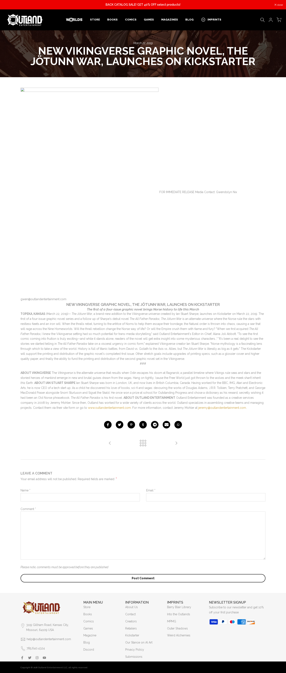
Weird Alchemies (178, 635)
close (8, 5)
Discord (88, 649)
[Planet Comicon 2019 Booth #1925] (176, 443)
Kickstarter (132, 635)
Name (25, 490)
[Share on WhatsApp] (178, 424)
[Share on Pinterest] (131, 424)
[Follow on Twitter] (29, 657)
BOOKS (112, 19)
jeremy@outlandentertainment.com (222, 407)
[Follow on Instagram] (37, 657)
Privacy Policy (134, 649)
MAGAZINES (169, 19)
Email (150, 490)
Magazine (89, 635)
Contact (130, 614)
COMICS (131, 19)
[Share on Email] (166, 424)
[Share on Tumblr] (143, 424)
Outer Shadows (177, 628)
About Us (131, 607)
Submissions (133, 656)
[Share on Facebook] (108, 424)
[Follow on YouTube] (44, 657)
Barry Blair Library (179, 607)
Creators (131, 621)
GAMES (149, 19)
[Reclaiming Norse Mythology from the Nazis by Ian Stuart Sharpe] (109, 443)
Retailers (131, 628)
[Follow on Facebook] (22, 657)
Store (86, 607)
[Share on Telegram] (154, 424)
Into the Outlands (178, 614)
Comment (28, 509)
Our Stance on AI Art (138, 642)
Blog (86, 642)
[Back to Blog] (143, 443)
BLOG (189, 19)
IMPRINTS (214, 19)
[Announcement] (143, 4)
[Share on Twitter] (119, 424)
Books (87, 614)
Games (88, 628)
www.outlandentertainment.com (109, 407)
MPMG (171, 621)
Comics (88, 621)
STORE (95, 19)
